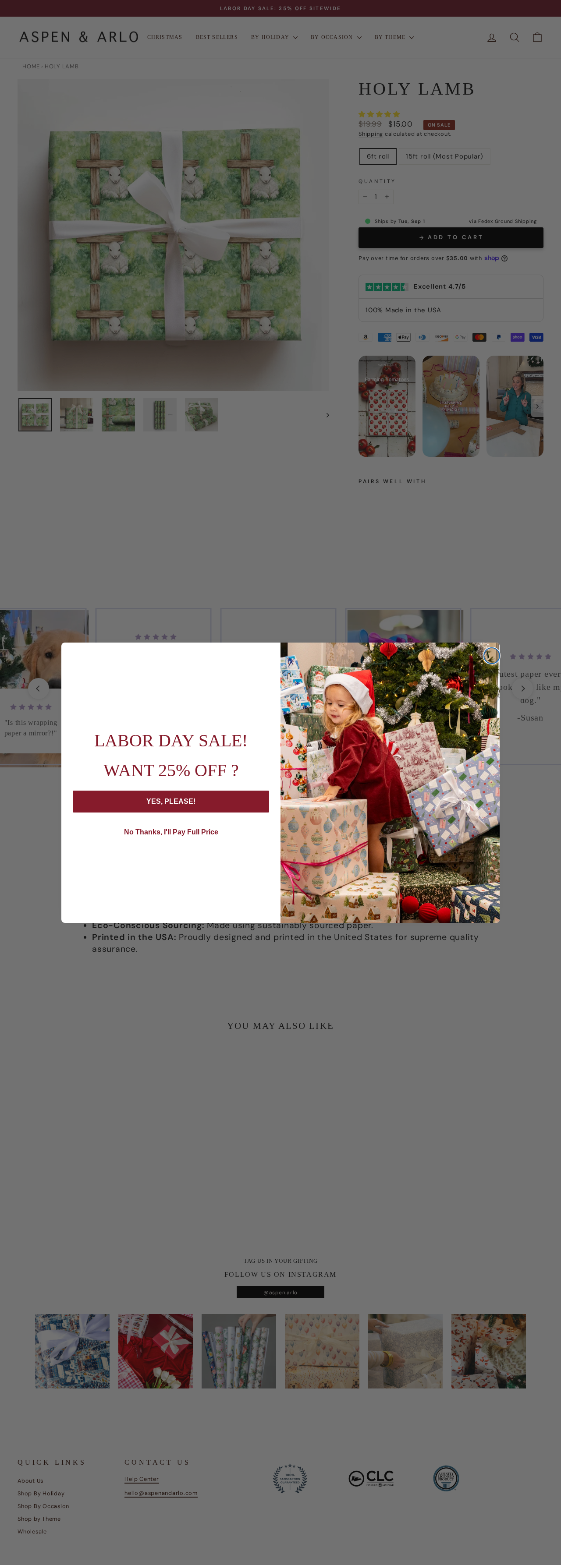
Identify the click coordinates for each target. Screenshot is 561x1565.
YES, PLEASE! (170, 801)
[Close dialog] (492, 656)
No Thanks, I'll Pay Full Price (171, 832)
